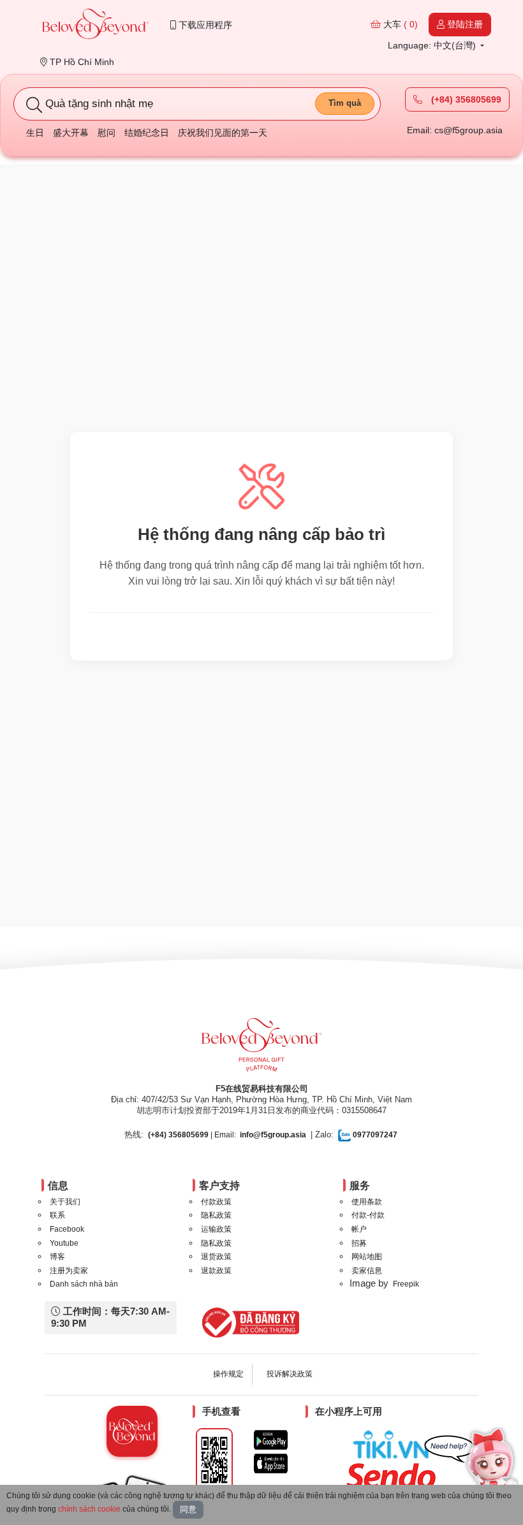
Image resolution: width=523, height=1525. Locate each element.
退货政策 (216, 1256)
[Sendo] (394, 1476)
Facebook (67, 1229)
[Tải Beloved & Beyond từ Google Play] (271, 1440)
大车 (399, 24)
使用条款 (366, 1201)
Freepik (406, 1284)
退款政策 (216, 1270)
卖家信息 (366, 1270)
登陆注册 (464, 24)
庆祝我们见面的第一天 (222, 133)
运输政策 (216, 1229)
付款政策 (216, 1201)
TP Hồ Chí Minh (80, 62)
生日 (35, 133)
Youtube (64, 1243)
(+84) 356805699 (465, 99)
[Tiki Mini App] (394, 1444)
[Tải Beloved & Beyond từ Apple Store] (271, 1463)
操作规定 (228, 1373)
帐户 (359, 1229)
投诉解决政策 (290, 1373)
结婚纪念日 (146, 133)
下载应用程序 (204, 25)
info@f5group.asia (273, 1134)
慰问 (106, 133)
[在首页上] (95, 25)
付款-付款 (368, 1215)
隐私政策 (216, 1215)
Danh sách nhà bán (84, 1284)
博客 (57, 1256)
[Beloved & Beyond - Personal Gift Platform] (261, 1049)
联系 (57, 1215)
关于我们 (65, 1201)
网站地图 (366, 1256)
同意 (188, 1509)
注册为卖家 (69, 1270)
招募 (359, 1243)
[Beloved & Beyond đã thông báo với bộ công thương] (248, 1322)
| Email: (192, 1134)
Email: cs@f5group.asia (455, 130)
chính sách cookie (89, 1509)
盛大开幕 (71, 133)
